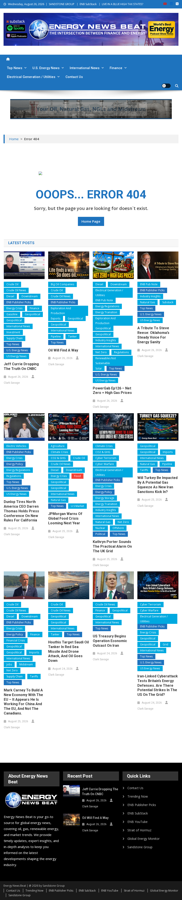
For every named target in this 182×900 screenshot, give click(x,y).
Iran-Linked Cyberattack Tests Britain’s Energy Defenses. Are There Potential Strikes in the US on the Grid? (157, 685)
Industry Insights (105, 340)
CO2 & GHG (58, 458)
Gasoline (12, 314)
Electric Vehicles (16, 446)
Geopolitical (32, 314)
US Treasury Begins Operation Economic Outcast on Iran (110, 641)
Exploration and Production (61, 310)
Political (100, 534)
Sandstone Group (139, 847)
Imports (168, 452)
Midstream (26, 664)
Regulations (121, 352)
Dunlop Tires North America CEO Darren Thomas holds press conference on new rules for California (21, 511)
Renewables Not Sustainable (105, 360)
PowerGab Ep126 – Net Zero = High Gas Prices (112, 390)
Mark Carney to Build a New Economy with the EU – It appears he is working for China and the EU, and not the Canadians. (23, 701)
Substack (167, 302)
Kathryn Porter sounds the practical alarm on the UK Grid (112, 546)
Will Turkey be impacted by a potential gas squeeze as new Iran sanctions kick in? (157, 485)
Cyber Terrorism (105, 458)
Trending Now (137, 796)
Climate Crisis (59, 452)
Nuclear (100, 528)
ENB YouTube (137, 822)
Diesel (10, 296)
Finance (116, 68)
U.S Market (77, 506)
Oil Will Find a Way (63, 350)
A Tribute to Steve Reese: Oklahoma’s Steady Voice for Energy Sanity (153, 335)
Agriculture (58, 446)
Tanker (72, 336)
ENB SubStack (88, 4)
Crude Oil (12, 284)
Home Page (90, 221)
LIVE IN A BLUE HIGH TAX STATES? (122, 4)
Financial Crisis (15, 640)
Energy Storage (104, 498)
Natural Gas (147, 302)
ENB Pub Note (104, 300)
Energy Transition (106, 312)
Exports (55, 318)
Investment (13, 332)
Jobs (9, 664)
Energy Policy (14, 464)
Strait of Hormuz (139, 830)
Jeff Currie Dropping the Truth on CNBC (21, 366)
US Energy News (16, 356)
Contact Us (74, 77)
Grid (165, 644)
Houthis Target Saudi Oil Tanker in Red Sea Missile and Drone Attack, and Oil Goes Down (68, 651)
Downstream (30, 296)
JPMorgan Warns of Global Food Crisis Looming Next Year (65, 518)
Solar (98, 368)
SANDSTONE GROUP (61, 4)
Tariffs (144, 470)
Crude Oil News (16, 290)
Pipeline (56, 336)
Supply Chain (14, 338)
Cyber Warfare (104, 464)
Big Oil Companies (62, 284)
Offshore (118, 528)
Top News (14, 68)
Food (77, 476)
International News (84, 68)
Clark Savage (12, 382)
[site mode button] (166, 86)
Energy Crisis (14, 308)
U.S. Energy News (45, 68)
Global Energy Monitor (143, 838)
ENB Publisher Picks (18, 302)
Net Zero (101, 352)
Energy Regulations (107, 306)
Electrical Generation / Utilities (31, 77)
